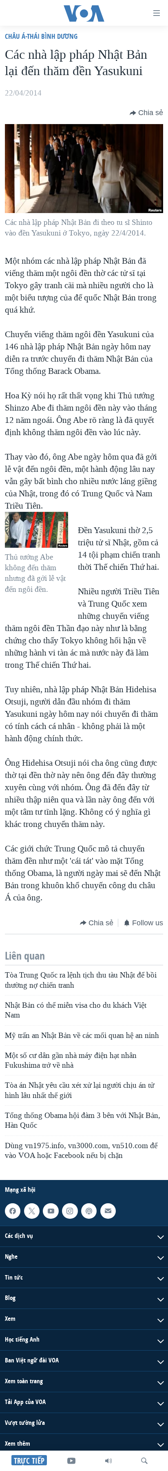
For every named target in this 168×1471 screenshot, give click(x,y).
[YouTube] (71, 1461)
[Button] (146, 113)
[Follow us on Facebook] (12, 1211)
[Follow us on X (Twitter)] (32, 1211)
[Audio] (108, 1461)
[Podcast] (89, 1211)
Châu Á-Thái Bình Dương (41, 36)
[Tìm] (144, 1461)
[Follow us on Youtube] (50, 1211)
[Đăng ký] (108, 1211)
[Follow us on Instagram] (69, 1211)
